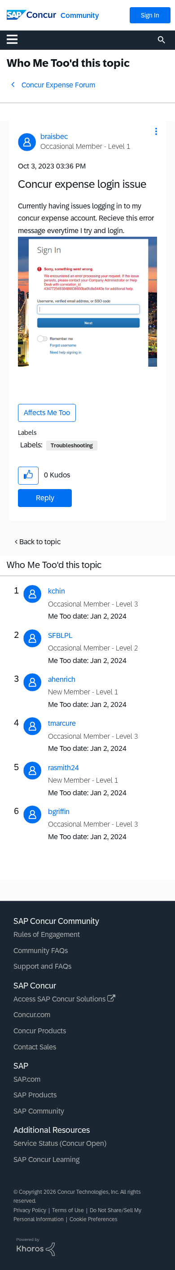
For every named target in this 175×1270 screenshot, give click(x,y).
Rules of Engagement (46, 934)
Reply (45, 498)
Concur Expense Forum (58, 85)
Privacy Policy (29, 1210)
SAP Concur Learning (46, 1159)
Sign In (150, 15)
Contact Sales (34, 1047)
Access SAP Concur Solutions (60, 999)
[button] (156, 131)
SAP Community (38, 1111)
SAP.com (26, 1079)
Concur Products (39, 1031)
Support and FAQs (42, 966)
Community (80, 15)
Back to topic (40, 542)
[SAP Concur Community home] (31, 14)
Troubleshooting (72, 445)
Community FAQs (40, 950)
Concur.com (31, 1015)
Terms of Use (68, 1210)
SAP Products (35, 1095)
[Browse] (16, 39)
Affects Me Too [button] (47, 412)
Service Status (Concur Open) (59, 1143)
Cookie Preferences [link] (94, 1219)
